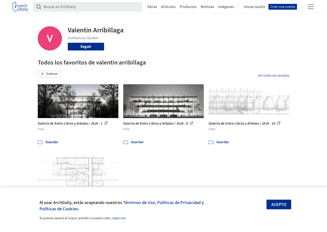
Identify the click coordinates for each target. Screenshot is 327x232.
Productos (188, 6)
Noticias (207, 6)
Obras (152, 6)
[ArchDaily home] (20, 7)
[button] (49, 74)
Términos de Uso (139, 202)
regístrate (119, 218)
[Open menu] (311, 7)
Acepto (278, 205)
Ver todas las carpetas (273, 75)
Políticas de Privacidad (179, 202)
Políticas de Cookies (58, 209)
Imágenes (226, 6)
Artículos (168, 6)
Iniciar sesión (255, 6)
